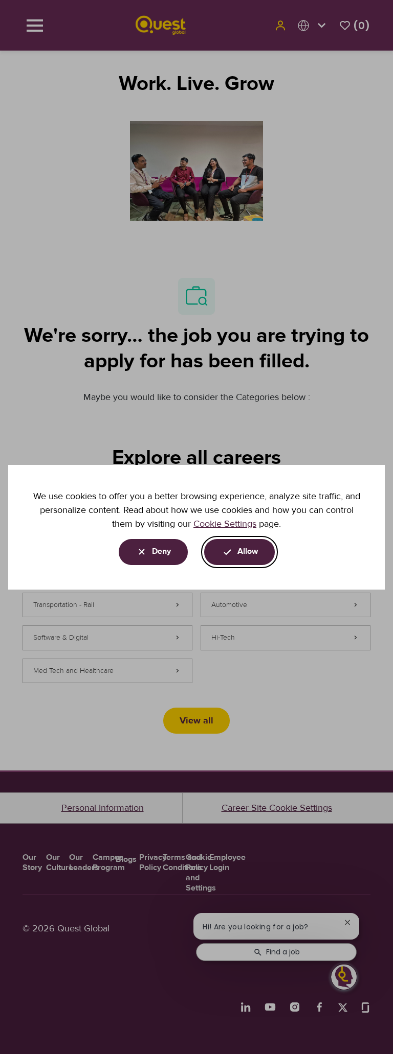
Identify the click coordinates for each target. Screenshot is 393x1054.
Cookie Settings (224, 523)
